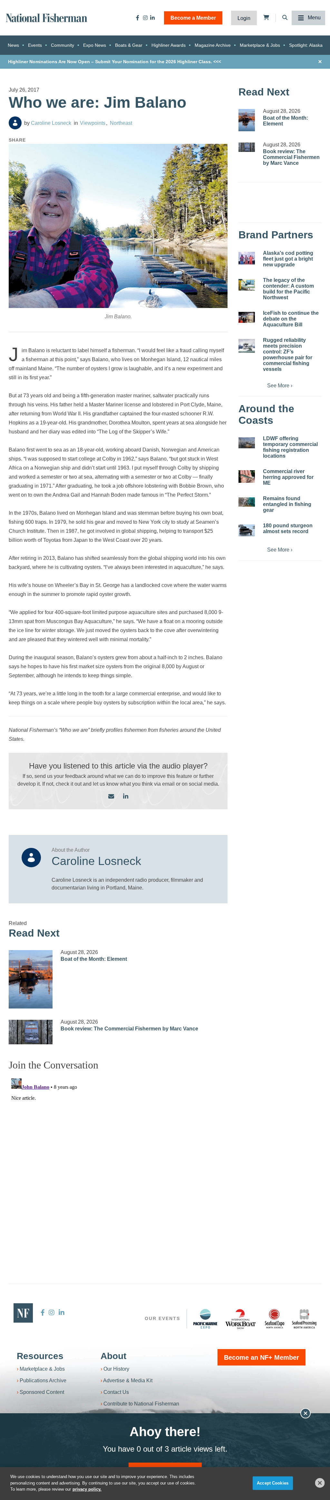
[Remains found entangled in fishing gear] (246, 502)
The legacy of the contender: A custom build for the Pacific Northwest (288, 288)
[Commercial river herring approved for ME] (246, 476)
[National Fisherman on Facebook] (137, 18)
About (113, 1356)
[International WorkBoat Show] (241, 1318)
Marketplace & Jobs (260, 45)
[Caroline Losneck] (15, 122)
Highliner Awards (168, 45)
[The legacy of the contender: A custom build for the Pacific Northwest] (246, 285)
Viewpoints (92, 123)
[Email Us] (111, 797)
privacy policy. (87, 1489)
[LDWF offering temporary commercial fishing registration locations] (246, 442)
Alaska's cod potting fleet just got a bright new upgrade (288, 258)
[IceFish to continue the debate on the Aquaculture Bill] (246, 317)
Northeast (121, 123)
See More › (279, 385)
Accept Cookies (272, 1483)
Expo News (94, 45)
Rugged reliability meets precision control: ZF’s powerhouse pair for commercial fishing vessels (287, 354)
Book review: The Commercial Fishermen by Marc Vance (129, 1028)
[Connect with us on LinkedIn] (125, 797)
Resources (40, 1356)
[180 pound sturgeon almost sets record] (246, 530)
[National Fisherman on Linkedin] (152, 18)
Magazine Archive (213, 45)
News (13, 45)
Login (244, 18)
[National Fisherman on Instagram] (145, 18)
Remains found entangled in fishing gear (287, 504)
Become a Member (193, 18)
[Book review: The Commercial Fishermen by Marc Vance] (31, 1032)
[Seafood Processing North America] (304, 1319)
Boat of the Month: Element (94, 959)
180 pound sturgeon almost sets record (288, 528)
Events (35, 45)
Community (62, 45)
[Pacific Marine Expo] (205, 1318)
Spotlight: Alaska (306, 45)
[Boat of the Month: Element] (31, 979)
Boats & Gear (128, 45)
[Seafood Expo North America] (274, 1318)
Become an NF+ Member (261, 1357)
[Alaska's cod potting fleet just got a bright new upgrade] (246, 258)
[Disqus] (118, 1156)
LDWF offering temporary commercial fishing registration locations (290, 447)
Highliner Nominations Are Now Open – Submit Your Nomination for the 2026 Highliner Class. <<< (114, 61)
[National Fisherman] (47, 17)
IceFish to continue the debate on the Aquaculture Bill (291, 318)
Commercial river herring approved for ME (288, 477)
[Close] (320, 1483)
